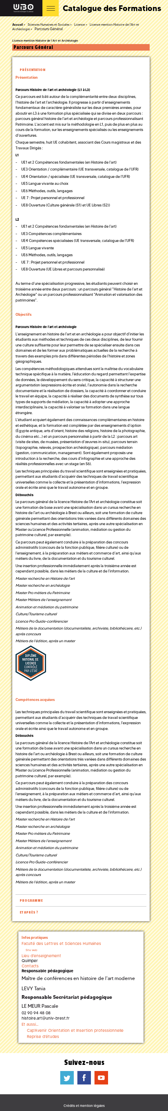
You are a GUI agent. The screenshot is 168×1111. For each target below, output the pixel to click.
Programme (31, 900)
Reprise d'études (43, 1036)
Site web (31, 950)
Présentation (32, 70)
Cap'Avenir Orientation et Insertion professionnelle (75, 1030)
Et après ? (29, 912)
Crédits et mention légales (84, 1106)
